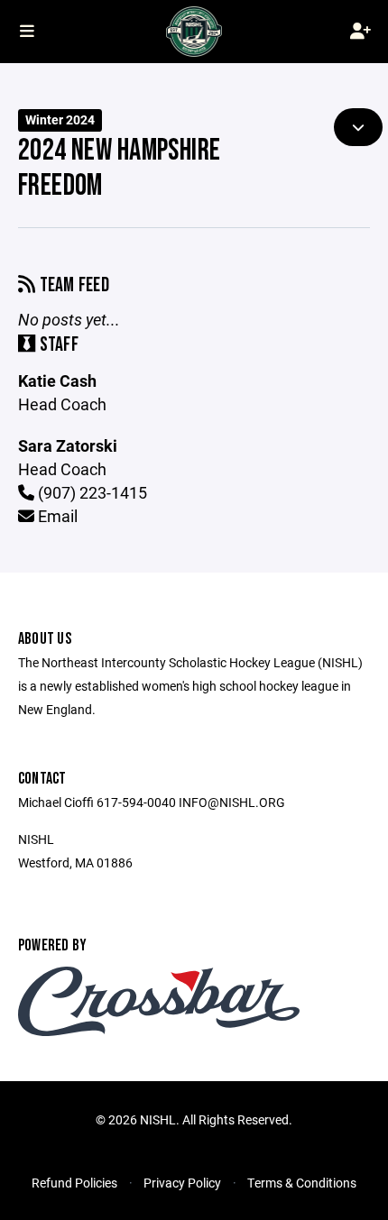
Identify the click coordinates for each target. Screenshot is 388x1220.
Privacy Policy (182, 1182)
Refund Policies (74, 1182)
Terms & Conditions (301, 1182)
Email (56, 516)
